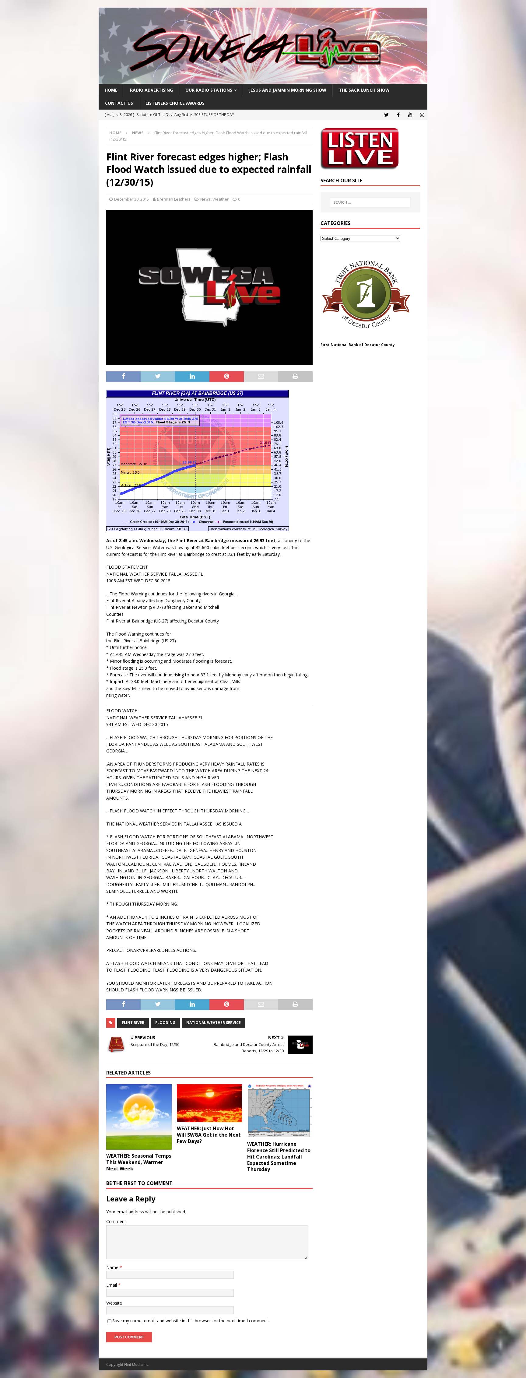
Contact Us (119, 103)
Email (112, 1285)
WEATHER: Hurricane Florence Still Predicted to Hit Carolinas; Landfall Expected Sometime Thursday (278, 1157)
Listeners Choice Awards (175, 103)
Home (111, 90)
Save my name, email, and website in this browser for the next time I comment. (190, 1321)
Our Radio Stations (208, 90)
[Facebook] (398, 115)
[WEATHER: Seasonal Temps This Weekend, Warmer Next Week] (139, 1117)
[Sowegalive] (263, 80)
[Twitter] (386, 115)
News (205, 199)
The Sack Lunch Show (364, 90)
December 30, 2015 (131, 199)
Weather (220, 199)
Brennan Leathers (174, 199)
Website (114, 1303)
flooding (165, 1022)
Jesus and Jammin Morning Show (287, 90)
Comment (116, 1221)
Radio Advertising (151, 90)
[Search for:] (370, 202)
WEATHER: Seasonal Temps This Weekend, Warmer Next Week (138, 1162)
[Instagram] (422, 115)
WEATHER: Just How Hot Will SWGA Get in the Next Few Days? (209, 1135)
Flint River (133, 1022)
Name (113, 1267)
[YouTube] (410, 115)
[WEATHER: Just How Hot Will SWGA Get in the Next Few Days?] (209, 1103)
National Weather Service (213, 1022)
